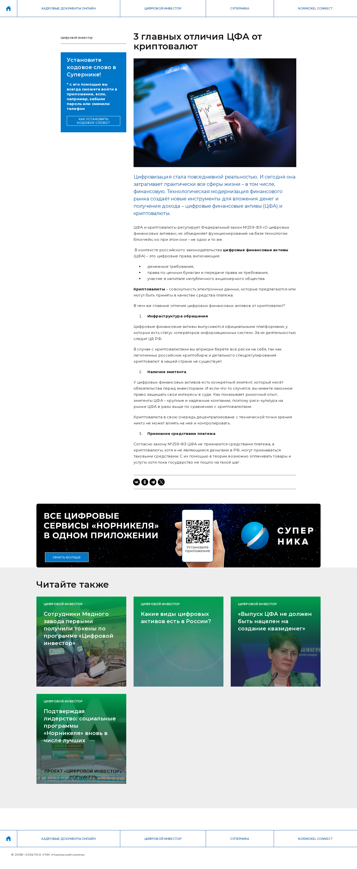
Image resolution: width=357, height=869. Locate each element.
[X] (161, 482)
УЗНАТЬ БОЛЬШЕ (67, 557)
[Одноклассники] (144, 482)
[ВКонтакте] (136, 482)
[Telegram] (153, 482)
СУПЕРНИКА (239, 8)
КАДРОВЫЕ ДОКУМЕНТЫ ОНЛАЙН (69, 8)
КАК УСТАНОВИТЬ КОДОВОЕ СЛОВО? (93, 121)
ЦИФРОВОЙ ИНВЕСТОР (163, 8)
